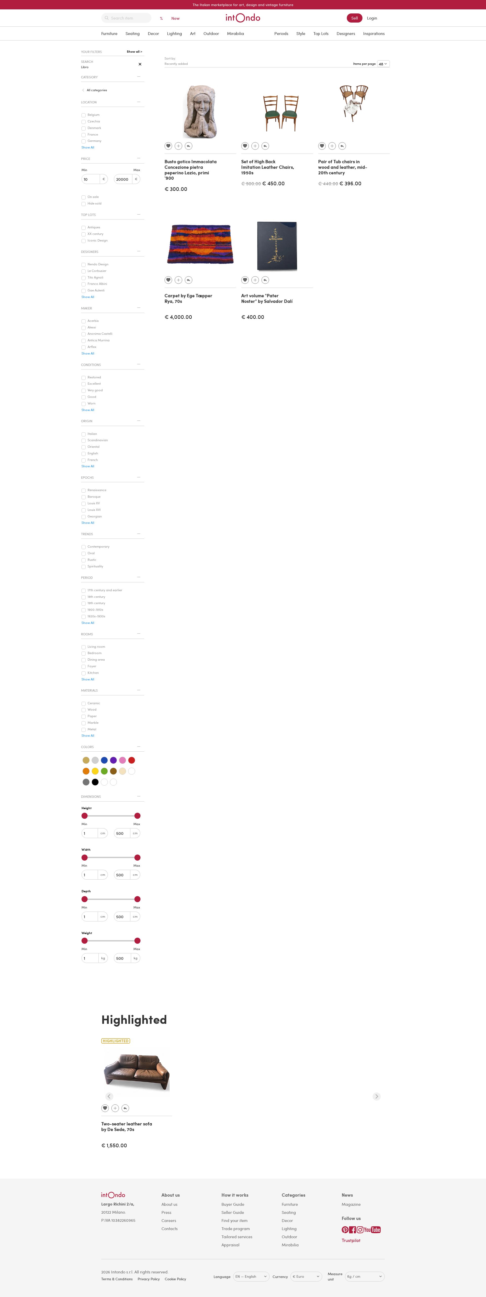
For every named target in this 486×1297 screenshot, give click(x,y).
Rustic (92, 560)
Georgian (95, 516)
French (93, 460)
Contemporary (99, 547)
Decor (153, 33)
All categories (97, 90)
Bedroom (95, 653)
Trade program (235, 1228)
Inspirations (374, 33)
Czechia (94, 121)
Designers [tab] (89, 251)
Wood (92, 710)
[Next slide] (377, 1096)
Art (192, 33)
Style (300, 33)
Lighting (174, 33)
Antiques (94, 227)
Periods (281, 33)
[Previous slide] (109, 1096)
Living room (96, 647)
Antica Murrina (99, 340)
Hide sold (95, 203)
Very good (95, 390)
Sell (354, 18)
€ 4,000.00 (178, 316)
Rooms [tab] (87, 634)
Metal (92, 729)
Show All (88, 147)
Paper (92, 716)
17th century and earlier (105, 590)
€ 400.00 (252, 316)
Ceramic (94, 703)
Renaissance (97, 490)
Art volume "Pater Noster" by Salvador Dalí (267, 298)
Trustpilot (351, 1240)
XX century (96, 234)
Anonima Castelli (100, 334)
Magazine (351, 1204)
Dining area (96, 660)
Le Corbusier (97, 271)
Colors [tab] (87, 747)
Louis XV (94, 503)
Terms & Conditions (117, 1278)
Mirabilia (235, 33)
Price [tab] (85, 158)
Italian (92, 434)
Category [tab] (89, 77)
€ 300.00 (176, 188)
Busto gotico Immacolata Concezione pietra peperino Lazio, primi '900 (191, 169)
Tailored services (236, 1236)
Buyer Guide (232, 1204)
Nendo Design (98, 264)
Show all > (134, 52)
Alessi (92, 327)
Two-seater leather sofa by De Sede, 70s (126, 1126)
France (93, 135)
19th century (96, 603)
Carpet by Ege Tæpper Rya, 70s (188, 298)
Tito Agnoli (95, 277)
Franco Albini (97, 284)
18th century (96, 597)
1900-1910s (95, 610)
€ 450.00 (273, 183)
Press (166, 1212)
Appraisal (230, 1244)
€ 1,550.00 (114, 1145)
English (93, 453)
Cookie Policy (175, 1278)
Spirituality (95, 566)
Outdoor (211, 33)
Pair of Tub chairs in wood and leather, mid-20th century (342, 167)
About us (169, 1204)
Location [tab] (89, 102)
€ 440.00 (328, 183)
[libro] (140, 64)
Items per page (365, 63)
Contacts (169, 1228)
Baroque (94, 497)
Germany (95, 141)
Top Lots (321, 33)
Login (372, 18)
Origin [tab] (86, 421)
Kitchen (93, 673)
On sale (93, 197)
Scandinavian (98, 440)
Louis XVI (94, 510)
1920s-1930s (96, 616)
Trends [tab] (87, 534)
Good (92, 397)
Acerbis (93, 321)
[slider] (85, 816)
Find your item (234, 1220)
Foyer (92, 666)
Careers (168, 1220)
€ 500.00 (251, 183)
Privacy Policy (149, 1278)
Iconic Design (98, 240)
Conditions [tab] (91, 364)
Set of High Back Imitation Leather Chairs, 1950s (267, 167)
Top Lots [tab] (88, 214)
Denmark (94, 128)
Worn (91, 403)
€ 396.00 (350, 183)
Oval (91, 553)
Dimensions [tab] (91, 796)
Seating (133, 33)
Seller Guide (232, 1212)
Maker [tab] (86, 308)
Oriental (93, 447)
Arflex (92, 347)
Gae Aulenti (96, 290)
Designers (346, 33)
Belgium (93, 115)
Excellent (94, 384)
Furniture (109, 33)
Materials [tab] (89, 690)
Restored (94, 377)
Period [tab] (87, 577)
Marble (93, 723)
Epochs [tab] (87, 477)
